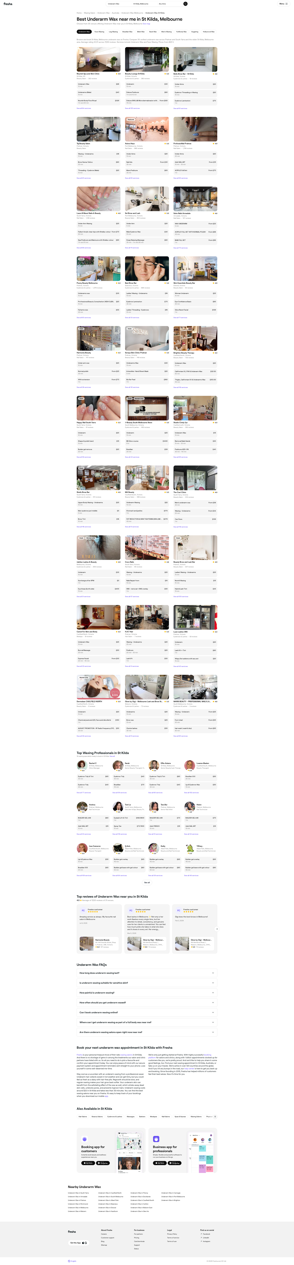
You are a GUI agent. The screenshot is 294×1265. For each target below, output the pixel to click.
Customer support (107, 1238)
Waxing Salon (89, 13)
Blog (102, 1241)
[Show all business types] (215, 1116)
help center (189, 1069)
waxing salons (126, 1055)
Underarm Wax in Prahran (77, 1200)
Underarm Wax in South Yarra (78, 1193)
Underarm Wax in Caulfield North (110, 1193)
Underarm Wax (103, 13)
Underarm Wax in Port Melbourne (173, 1196)
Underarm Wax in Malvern (77, 1211)
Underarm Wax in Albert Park (108, 1200)
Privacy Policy (172, 1234)
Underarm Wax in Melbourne (78, 1208)
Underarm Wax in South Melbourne (110, 1196)
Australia (115, 13)
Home (79, 13)
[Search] (185, 3)
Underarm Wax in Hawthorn (108, 1211)
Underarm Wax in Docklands (141, 1196)
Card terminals (139, 1241)
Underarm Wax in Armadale (77, 1196)
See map (146, 24)
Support (137, 1245)
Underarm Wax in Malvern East (141, 1208)
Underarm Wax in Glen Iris (140, 1211)
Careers (104, 1234)
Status (136, 1249)
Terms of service (173, 1238)
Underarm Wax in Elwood (107, 1208)
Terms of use (172, 1241)
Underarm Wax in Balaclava (107, 1204)
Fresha (79, 1055)
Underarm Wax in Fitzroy (139, 1193)
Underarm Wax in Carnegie (170, 1193)
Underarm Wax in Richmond (78, 1204)
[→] (217, 929)
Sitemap (104, 1245)
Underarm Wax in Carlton (139, 1204)
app (106, 1096)
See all (147, 883)
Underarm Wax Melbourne (132, 13)
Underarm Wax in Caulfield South (142, 1200)
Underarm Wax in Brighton (170, 1200)
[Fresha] (8, 4)
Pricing (136, 1238)
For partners (138, 1234)
